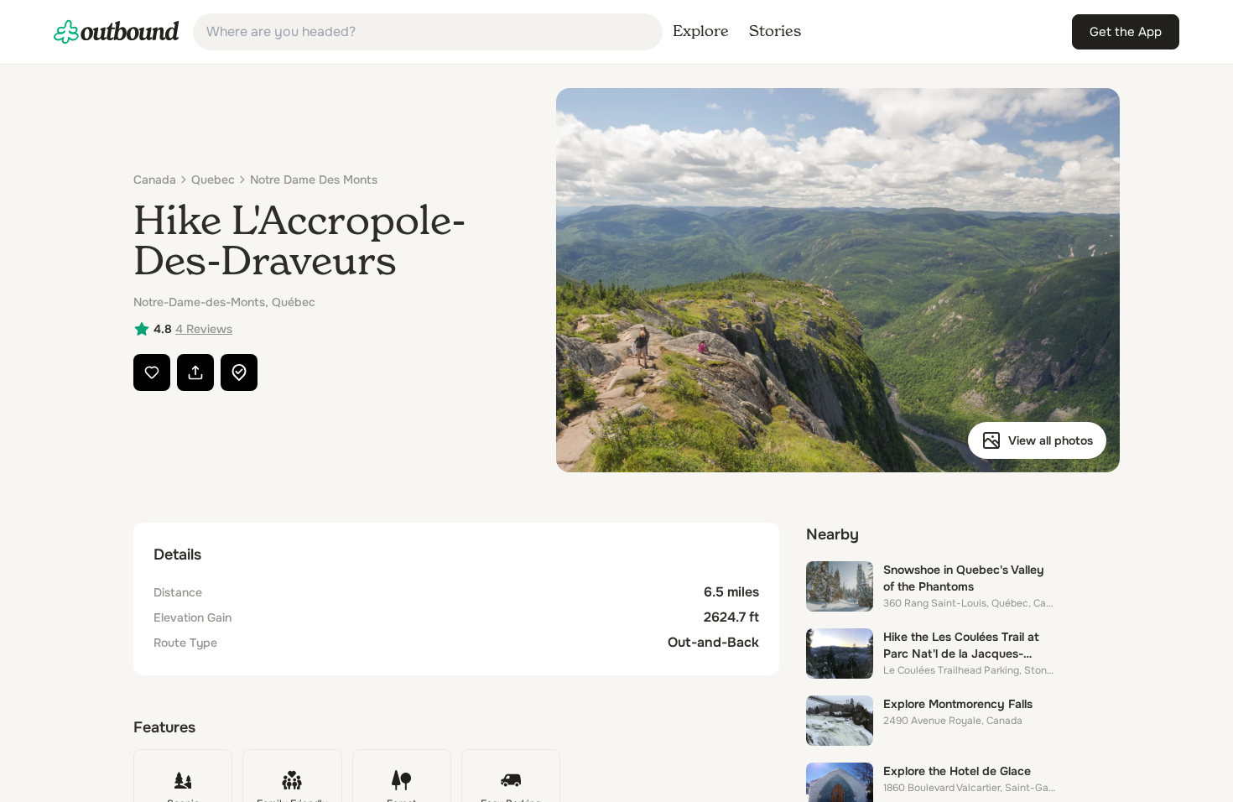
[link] (116, 32)
